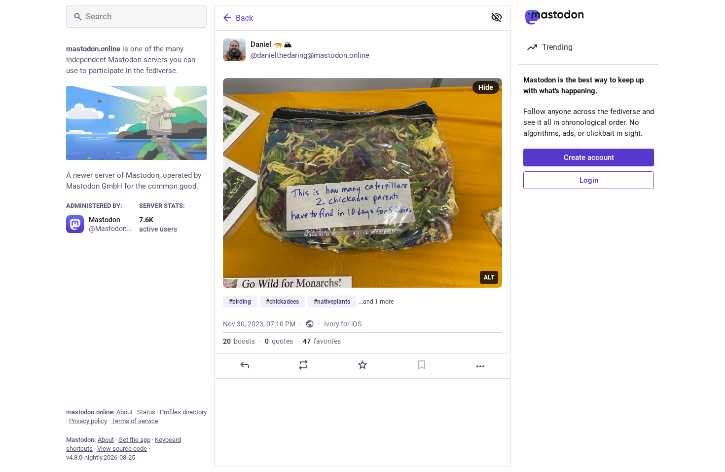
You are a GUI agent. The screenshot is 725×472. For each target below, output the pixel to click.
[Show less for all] (496, 17)
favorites (322, 341)
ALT (489, 277)
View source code (122, 448)
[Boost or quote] (303, 365)
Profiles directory (183, 412)
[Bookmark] (422, 365)
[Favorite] (362, 365)
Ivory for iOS (343, 324)
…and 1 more (376, 301)
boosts (239, 341)
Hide (485, 87)
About (124, 412)
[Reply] (245, 365)
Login (589, 180)
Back (244, 18)
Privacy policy (88, 421)
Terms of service (134, 421)
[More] (480, 366)
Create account (589, 157)
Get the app (134, 439)
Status (146, 412)
